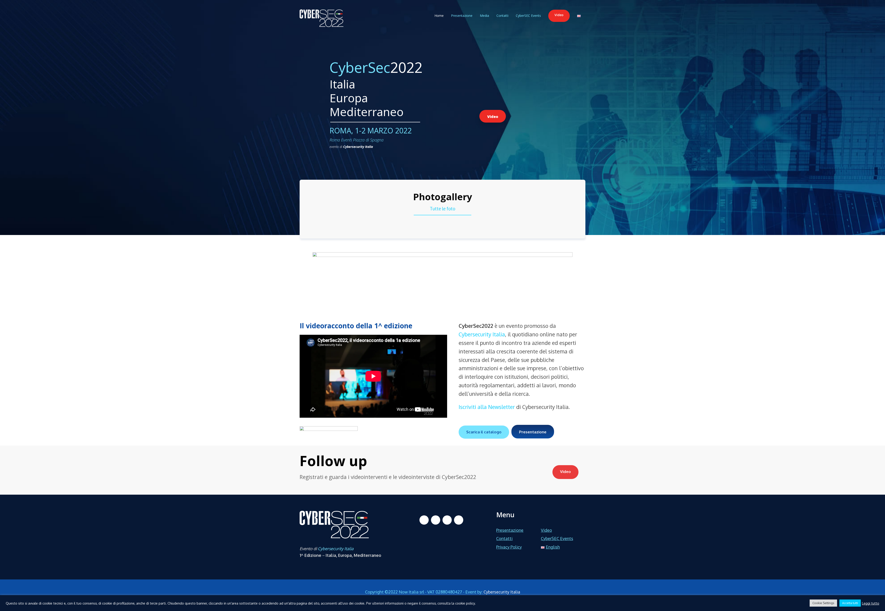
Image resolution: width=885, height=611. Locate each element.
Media (484, 15)
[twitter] (447, 520)
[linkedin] (435, 520)
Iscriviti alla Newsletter (487, 406)
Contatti (502, 15)
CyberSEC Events (528, 15)
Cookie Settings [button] (823, 603)
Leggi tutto (870, 603)
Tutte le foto (442, 208)
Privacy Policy (509, 546)
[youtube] (458, 520)
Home (439, 15)
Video (559, 15)
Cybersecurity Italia (358, 146)
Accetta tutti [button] (850, 603)
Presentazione (461, 15)
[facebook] (424, 520)
